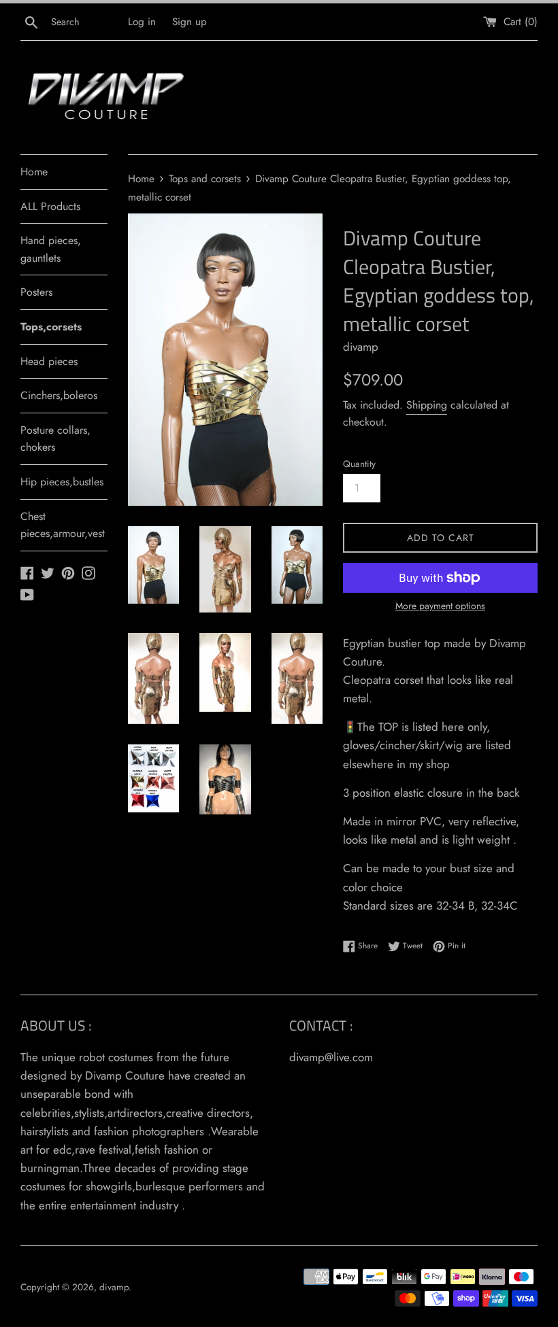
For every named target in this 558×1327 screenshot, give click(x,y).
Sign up (189, 21)
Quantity (359, 463)
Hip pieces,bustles (61, 481)
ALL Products (50, 206)
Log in (142, 21)
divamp (114, 1287)
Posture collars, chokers (55, 438)
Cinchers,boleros (58, 395)
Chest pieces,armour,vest (62, 525)
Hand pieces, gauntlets (50, 249)
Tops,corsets (51, 326)
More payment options (440, 606)
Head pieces (49, 361)
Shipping (426, 405)
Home (34, 171)
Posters (36, 292)
